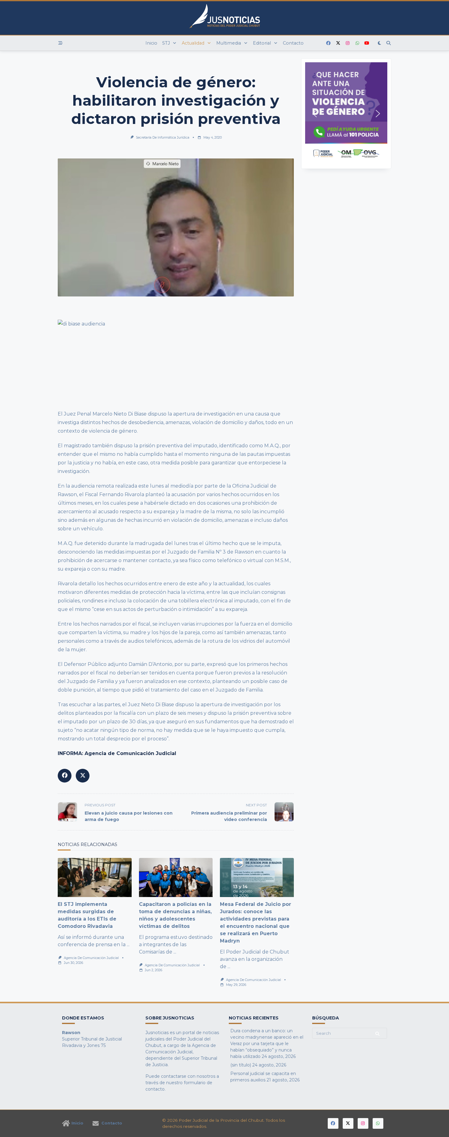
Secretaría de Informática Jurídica (162, 138)
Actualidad (193, 43)
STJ (166, 43)
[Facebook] (328, 43)
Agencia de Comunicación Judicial (91, 958)
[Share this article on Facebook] (64, 776)
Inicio (151, 43)
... (128, 944)
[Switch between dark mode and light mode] (379, 43)
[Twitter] (338, 43)
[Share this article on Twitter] (82, 776)
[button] (346, 113)
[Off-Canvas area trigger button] (60, 43)
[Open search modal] (388, 43)
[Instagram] (347, 43)
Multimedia (228, 43)
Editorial (262, 43)
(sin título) (240, 1065)
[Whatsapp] (357, 43)
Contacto (293, 43)
